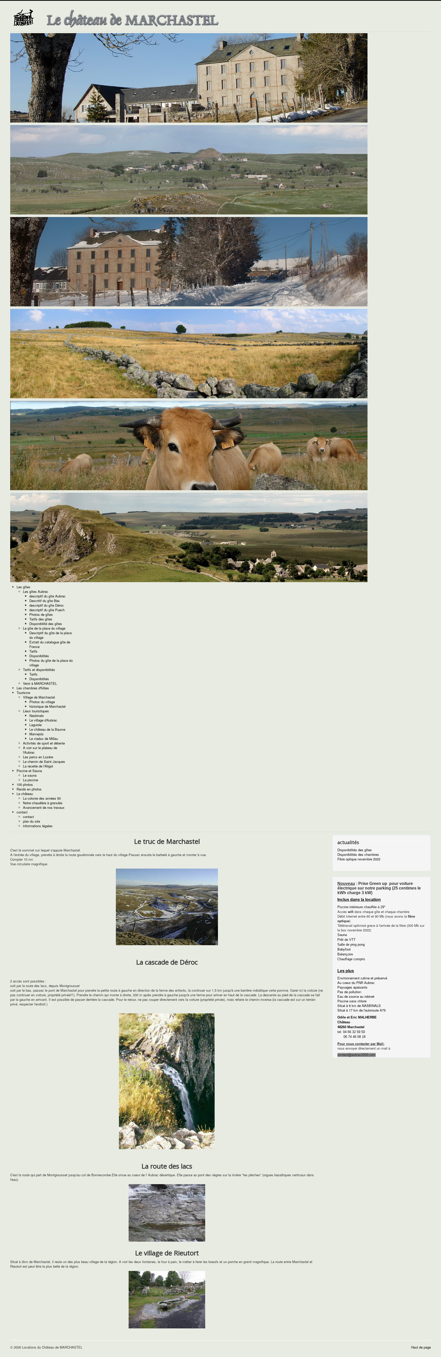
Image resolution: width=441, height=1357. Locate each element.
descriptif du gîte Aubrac (47, 596)
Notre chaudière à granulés (43, 802)
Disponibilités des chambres (358, 854)
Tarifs (33, 651)
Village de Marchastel (39, 697)
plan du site (31, 821)
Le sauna (29, 775)
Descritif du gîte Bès (44, 600)
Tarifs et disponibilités (39, 669)
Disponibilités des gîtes (354, 850)
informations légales (38, 825)
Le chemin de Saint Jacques (44, 761)
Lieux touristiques (36, 710)
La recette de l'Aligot (38, 766)
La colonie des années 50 (42, 798)
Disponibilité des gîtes (45, 623)
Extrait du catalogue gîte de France (49, 644)
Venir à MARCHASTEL (40, 683)
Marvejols (36, 733)
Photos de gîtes (41, 614)
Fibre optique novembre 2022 (358, 859)
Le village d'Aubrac (43, 720)
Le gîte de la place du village (44, 628)
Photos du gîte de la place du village (51, 662)
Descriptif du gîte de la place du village (50, 635)
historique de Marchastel (47, 706)
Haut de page (421, 1347)
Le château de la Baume (47, 729)
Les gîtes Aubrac (35, 591)
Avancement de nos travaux (44, 807)
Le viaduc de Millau (43, 738)
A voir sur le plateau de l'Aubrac (40, 750)
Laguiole (35, 724)
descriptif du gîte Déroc (46, 605)
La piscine (30, 779)
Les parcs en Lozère (38, 756)
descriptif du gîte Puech (47, 609)
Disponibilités (39, 655)
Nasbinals (36, 715)
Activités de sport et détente (44, 743)
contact (28, 816)
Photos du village (42, 701)
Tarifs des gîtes (40, 619)
